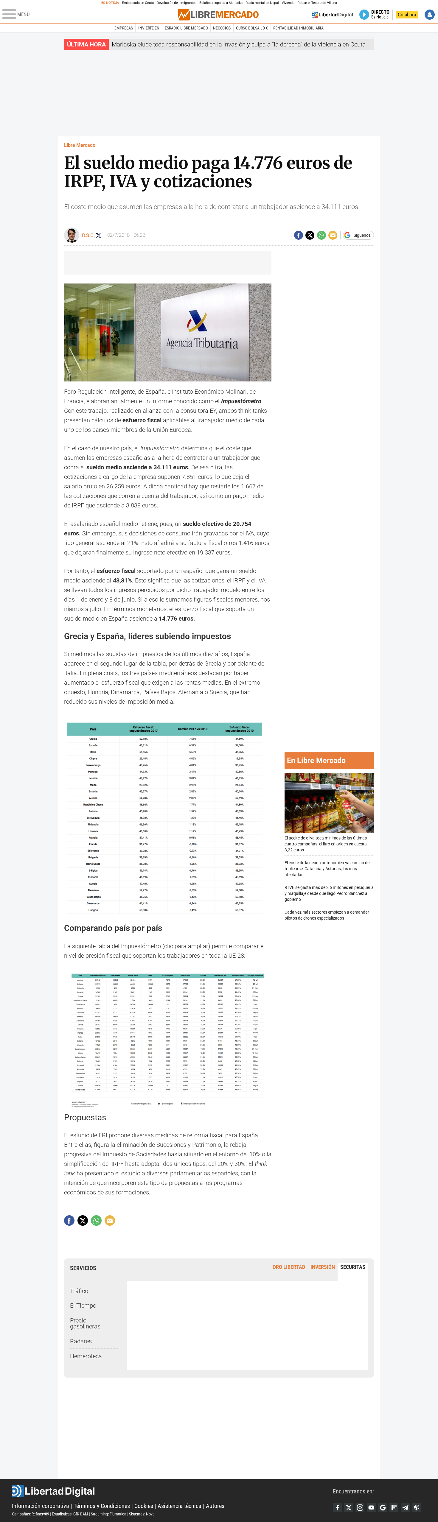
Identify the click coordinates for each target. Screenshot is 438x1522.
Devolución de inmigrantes (176, 3)
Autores (215, 1505)
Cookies (143, 1505)
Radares (81, 1341)
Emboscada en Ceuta (138, 3)
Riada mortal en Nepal (262, 3)
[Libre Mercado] (218, 14)
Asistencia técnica (179, 1505)
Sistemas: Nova (142, 1514)
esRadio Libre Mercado (186, 28)
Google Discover (382, 1507)
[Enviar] (321, 235)
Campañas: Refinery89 (30, 1514)
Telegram (405, 1507)
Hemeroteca (86, 1356)
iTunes (416, 1507)
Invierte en (148, 28)
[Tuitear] (309, 235)
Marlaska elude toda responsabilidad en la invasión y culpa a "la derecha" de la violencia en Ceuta (239, 44)
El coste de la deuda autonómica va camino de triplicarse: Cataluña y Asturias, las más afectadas (327, 868)
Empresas (123, 28)
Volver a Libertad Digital (332, 15)
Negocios (222, 28)
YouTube (371, 1507)
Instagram (359, 1507)
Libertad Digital (172, 1491)
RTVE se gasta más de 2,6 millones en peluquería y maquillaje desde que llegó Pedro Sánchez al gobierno (329, 893)
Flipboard (393, 1507)
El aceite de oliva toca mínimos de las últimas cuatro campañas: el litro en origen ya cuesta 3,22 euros (326, 843)
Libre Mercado (79, 145)
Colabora (407, 15)
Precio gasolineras (85, 1323)
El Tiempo (83, 1305)
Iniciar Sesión (430, 15)
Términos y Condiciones (102, 1505)
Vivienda (288, 3)
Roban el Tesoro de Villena (317, 3)
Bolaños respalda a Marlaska (221, 3)
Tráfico (79, 1290)
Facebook (337, 1507)
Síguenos (362, 235)
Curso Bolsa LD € (252, 28)
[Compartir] (298, 235)
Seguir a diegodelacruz (98, 235)
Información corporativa (40, 1505)
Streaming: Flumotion (108, 1514)
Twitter (348, 1507)
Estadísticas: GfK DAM (70, 1514)
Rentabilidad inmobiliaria (298, 28)
